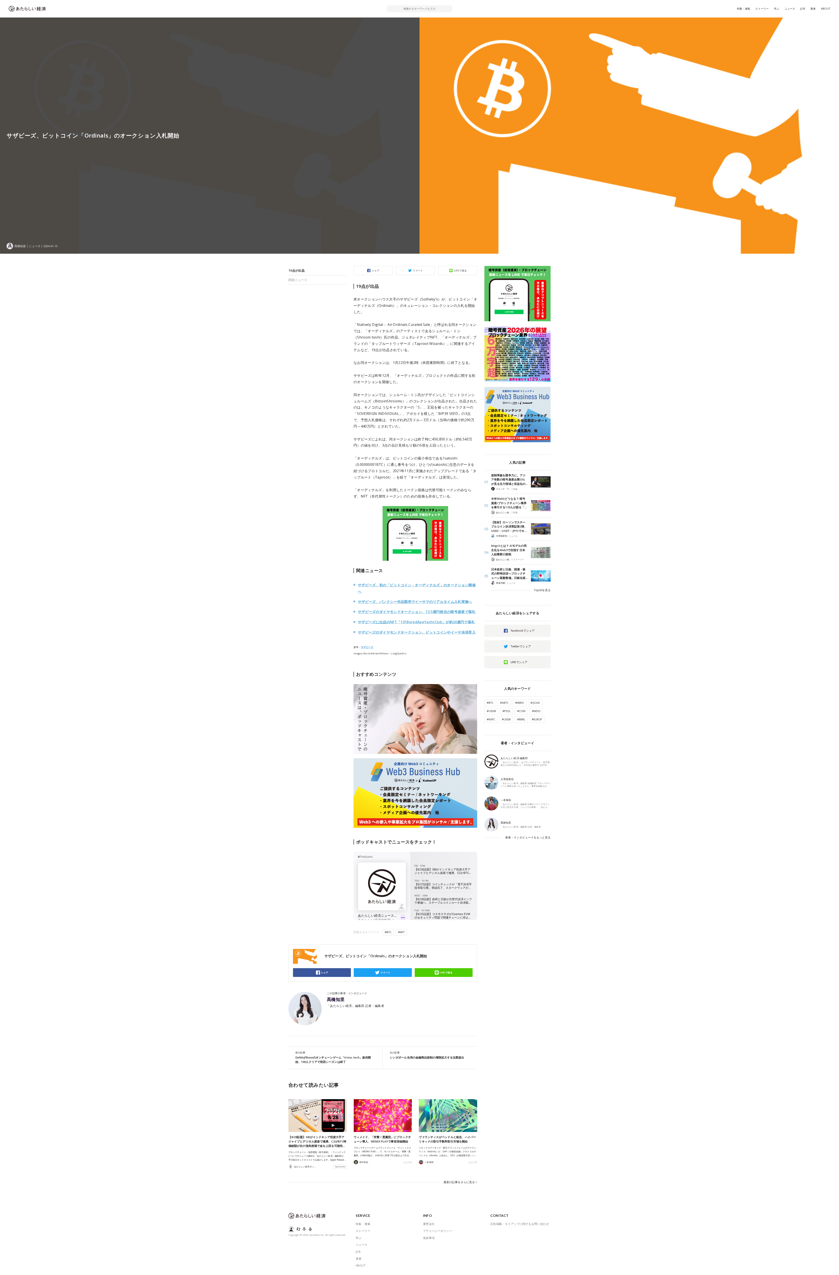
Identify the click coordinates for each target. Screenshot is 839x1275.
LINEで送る (460, 270)
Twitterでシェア (521, 646)
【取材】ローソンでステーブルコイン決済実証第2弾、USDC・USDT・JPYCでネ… (509, 526)
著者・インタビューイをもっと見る (528, 837)
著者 (813, 8)
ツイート (418, 270)
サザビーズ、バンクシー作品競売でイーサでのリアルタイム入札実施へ (415, 601)
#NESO (536, 711)
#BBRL (521, 719)
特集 (515, 489)
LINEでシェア (519, 662)
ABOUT (825, 8)
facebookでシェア (523, 630)
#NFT (401, 932)
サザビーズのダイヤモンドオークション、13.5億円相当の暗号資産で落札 (417, 611)
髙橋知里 (336, 999)
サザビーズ (367, 647)
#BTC (388, 932)
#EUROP (537, 719)
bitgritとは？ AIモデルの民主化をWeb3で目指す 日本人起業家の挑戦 (509, 550)
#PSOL (507, 711)
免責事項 (429, 1238)
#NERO (519, 703)
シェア (375, 270)
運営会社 (429, 1224)
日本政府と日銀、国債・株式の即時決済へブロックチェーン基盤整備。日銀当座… (509, 573)
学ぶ (776, 8)
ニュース (790, 8)
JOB (802, 8)
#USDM (491, 711)
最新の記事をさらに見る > (460, 1182)
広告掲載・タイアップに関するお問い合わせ (519, 1224)
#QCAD (535, 703)
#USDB (506, 719)
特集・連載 (743, 8)
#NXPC (491, 719)
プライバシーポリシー (437, 1231)
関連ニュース (297, 280)
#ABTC (504, 703)
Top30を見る (542, 590)
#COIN (521, 711)
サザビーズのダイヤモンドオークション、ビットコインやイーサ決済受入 (417, 632)
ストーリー (762, 8)
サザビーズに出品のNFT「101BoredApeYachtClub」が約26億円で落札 (416, 622)
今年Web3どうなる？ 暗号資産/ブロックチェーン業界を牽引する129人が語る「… (509, 503)
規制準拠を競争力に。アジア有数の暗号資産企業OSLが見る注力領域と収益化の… (509, 479)
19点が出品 (296, 270)
